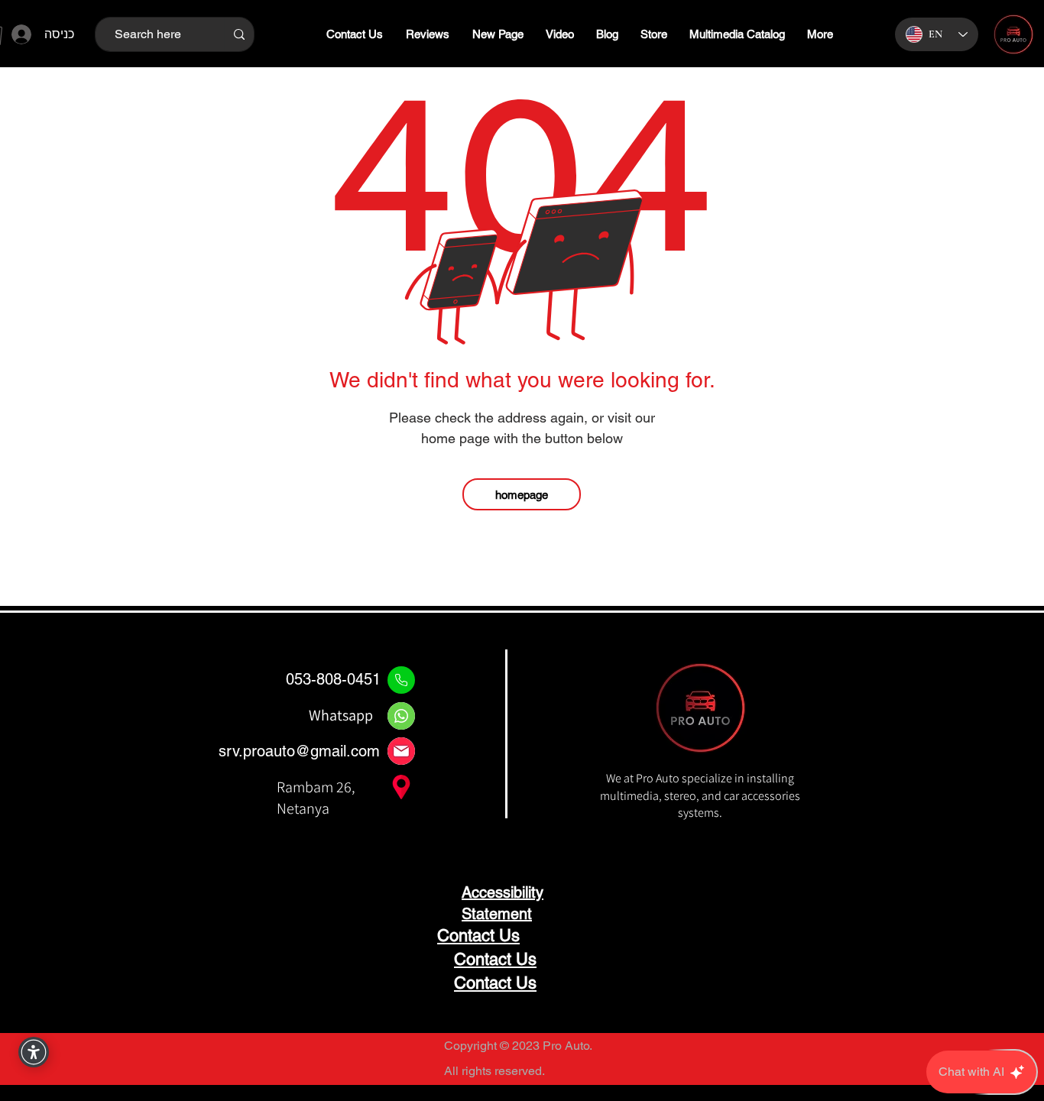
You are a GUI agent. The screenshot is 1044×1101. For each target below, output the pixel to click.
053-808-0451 (333, 679)
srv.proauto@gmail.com (299, 751)
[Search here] (239, 34)
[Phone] (401, 680)
